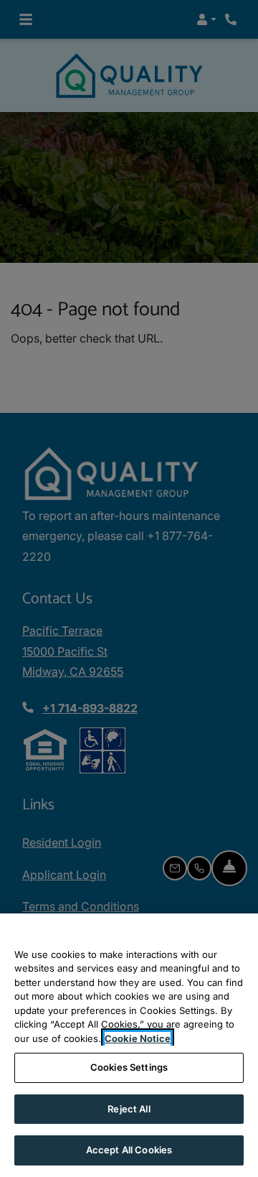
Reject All (129, 1109)
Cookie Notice (138, 1038)
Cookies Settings (129, 1067)
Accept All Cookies (129, 1149)
